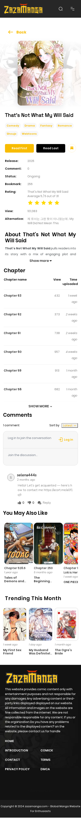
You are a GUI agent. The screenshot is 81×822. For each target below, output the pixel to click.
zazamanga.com (36, 806)
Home (9, 741)
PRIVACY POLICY (17, 769)
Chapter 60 (13, 352)
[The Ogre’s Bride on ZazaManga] (66, 624)
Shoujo (11, 134)
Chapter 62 (12, 314)
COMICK (46, 750)
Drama (30, 126)
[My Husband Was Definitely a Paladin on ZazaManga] (40, 624)
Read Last (51, 148)
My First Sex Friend (12, 652)
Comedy (13, 126)
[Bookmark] (72, 148)
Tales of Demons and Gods (14, 581)
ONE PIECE (71, 582)
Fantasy (46, 126)
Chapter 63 (12, 295)
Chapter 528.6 (15, 568)
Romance (65, 126)
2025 (30, 161)
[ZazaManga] (23, 8)
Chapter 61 (12, 333)
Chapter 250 (43, 568)
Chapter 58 (13, 389)
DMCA (45, 769)
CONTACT (12, 760)
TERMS (45, 760)
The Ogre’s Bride (63, 652)
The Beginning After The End (44, 581)
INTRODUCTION (16, 750)
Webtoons (29, 134)
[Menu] (72, 8)
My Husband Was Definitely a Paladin (40, 653)
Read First (19, 148)
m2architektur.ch (40, 790)
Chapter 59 (12, 370)
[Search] (60, 9)
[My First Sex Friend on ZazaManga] (14, 624)
